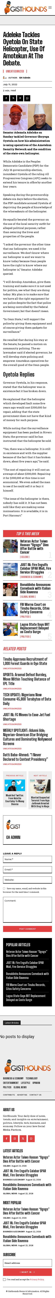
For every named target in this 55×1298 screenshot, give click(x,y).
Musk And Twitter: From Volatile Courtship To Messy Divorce (14, 800)
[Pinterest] (20, 98)
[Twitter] (13, 98)
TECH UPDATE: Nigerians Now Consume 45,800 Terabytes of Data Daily (27, 699)
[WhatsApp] (27, 98)
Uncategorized (12, 668)
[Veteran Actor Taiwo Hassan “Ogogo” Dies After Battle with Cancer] (10, 546)
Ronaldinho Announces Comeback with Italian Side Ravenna (35, 588)
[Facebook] (6, 98)
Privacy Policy (37, 1279)
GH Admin (24, 77)
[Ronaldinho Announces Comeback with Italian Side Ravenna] (10, 589)
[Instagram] (14, 1138)
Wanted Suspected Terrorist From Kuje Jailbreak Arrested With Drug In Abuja (40, 802)
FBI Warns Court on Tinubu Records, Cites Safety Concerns (35, 608)
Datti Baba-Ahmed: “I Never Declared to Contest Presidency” (25, 757)
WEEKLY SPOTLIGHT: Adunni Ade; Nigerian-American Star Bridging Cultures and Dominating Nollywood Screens (27, 737)
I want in (25, 1272)
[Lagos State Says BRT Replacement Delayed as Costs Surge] (10, 629)
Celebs (24, 557)
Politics (25, 616)
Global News (27, 596)
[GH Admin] (5, 78)
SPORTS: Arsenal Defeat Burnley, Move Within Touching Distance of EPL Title (26, 679)
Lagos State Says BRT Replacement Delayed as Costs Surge (35, 628)
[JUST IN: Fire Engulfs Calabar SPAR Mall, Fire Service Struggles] (10, 569)
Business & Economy (31, 577)
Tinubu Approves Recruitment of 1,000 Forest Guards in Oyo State (25, 661)
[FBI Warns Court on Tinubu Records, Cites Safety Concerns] (10, 609)
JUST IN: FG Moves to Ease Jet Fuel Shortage (26, 716)
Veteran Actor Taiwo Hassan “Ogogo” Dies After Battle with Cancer (34, 546)
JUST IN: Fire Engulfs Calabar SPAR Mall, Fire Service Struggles (35, 568)
